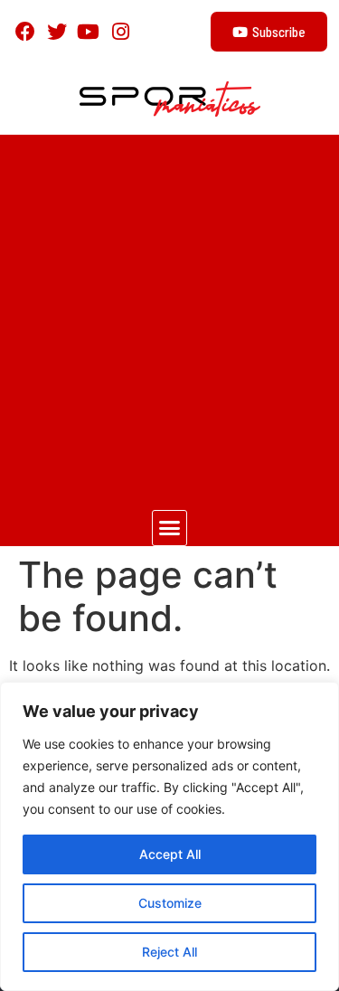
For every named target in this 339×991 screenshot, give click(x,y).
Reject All (169, 951)
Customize (170, 903)
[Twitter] (56, 31)
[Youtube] (88, 31)
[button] (170, 528)
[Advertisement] (169, 313)
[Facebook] (25, 31)
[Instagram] (121, 31)
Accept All (170, 854)
